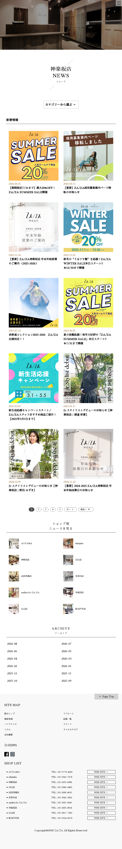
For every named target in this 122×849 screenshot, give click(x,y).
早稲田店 (13, 808)
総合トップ (9, 714)
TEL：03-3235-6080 (61, 782)
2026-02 (12, 666)
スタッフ (67, 724)
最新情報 (8, 719)
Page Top (108, 696)
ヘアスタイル (10, 724)
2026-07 (67, 643)
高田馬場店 (14, 792)
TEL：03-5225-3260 (61, 803)
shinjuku (13, 777)
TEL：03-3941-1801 (61, 797)
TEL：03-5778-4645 (61, 772)
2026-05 (66, 651)
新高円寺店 (14, 818)
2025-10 (12, 681)
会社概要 (8, 735)
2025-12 (12, 673)
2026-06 (12, 651)
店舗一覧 (67, 719)
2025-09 (66, 681)
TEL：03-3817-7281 (61, 813)
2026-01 (66, 666)
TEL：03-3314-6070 (61, 818)
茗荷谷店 (13, 797)
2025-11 (66, 673)
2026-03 (67, 658)
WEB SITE (99, 772)
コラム (7, 729)
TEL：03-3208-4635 (61, 792)
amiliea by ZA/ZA (18, 803)
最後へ (83, 509)
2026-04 (12, 658)
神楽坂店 (13, 782)
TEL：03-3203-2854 (61, 808)
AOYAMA (14, 772)
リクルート (68, 714)
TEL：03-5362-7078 (61, 777)
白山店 (12, 813)
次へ (69, 509)
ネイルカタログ (70, 729)
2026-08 (12, 643)
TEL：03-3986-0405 (61, 787)
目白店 (12, 787)
